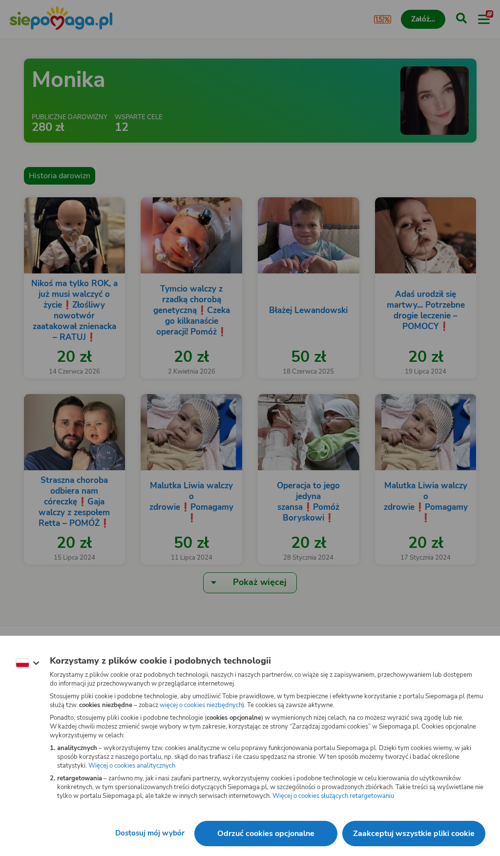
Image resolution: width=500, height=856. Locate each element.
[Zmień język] (27, 663)
